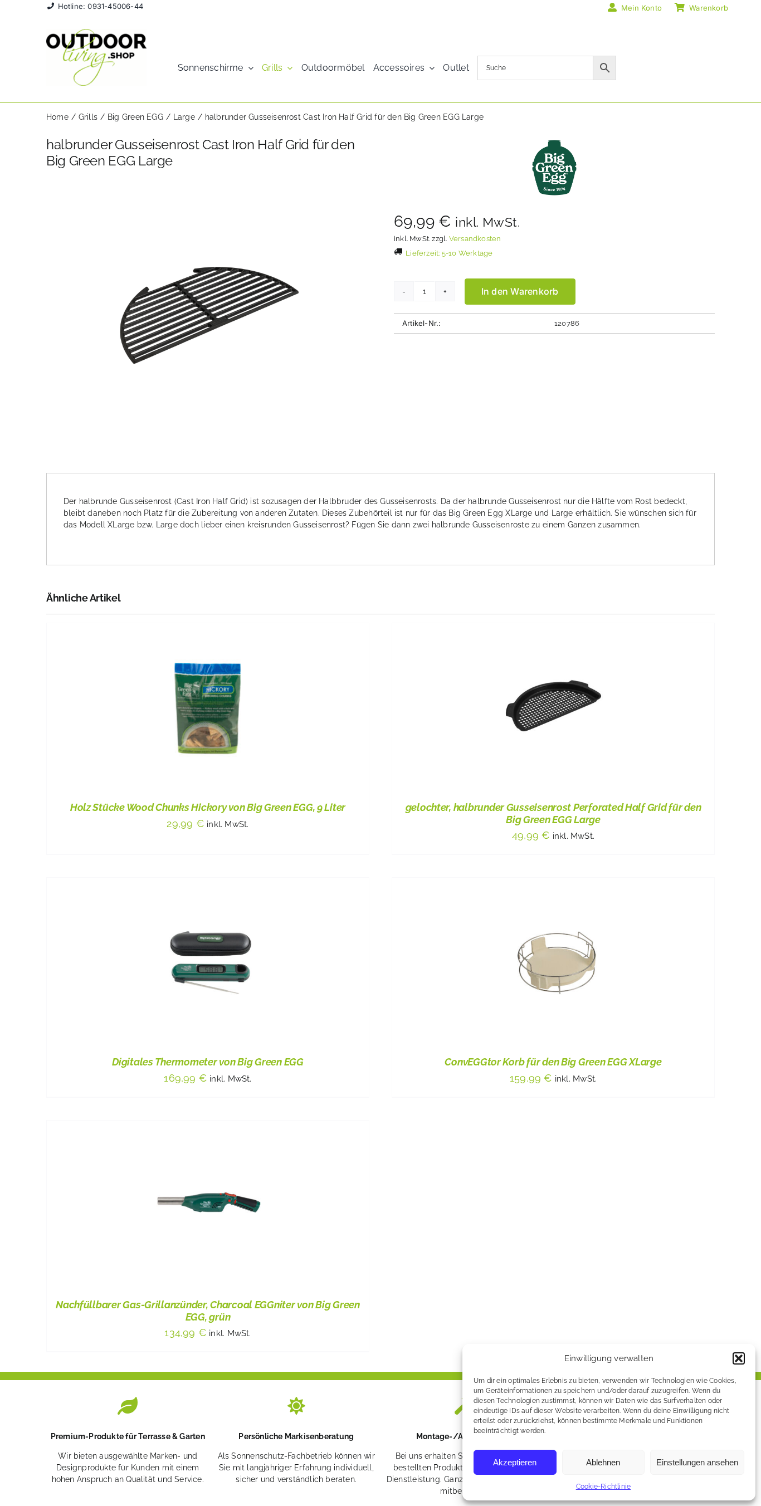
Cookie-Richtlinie (603, 1486)
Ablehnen (603, 1462)
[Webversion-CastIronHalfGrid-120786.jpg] (206, 317)
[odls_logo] (96, 32)
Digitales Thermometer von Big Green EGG (207, 1062)
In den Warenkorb (520, 291)
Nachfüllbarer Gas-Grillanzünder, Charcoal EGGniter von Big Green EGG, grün (208, 1311)
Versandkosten (475, 238)
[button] (738, 1358)
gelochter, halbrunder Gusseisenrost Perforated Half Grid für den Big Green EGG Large (553, 813)
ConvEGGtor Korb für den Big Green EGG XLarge (553, 1062)
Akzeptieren (514, 1462)
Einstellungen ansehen (697, 1462)
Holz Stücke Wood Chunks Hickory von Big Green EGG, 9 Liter (207, 807)
